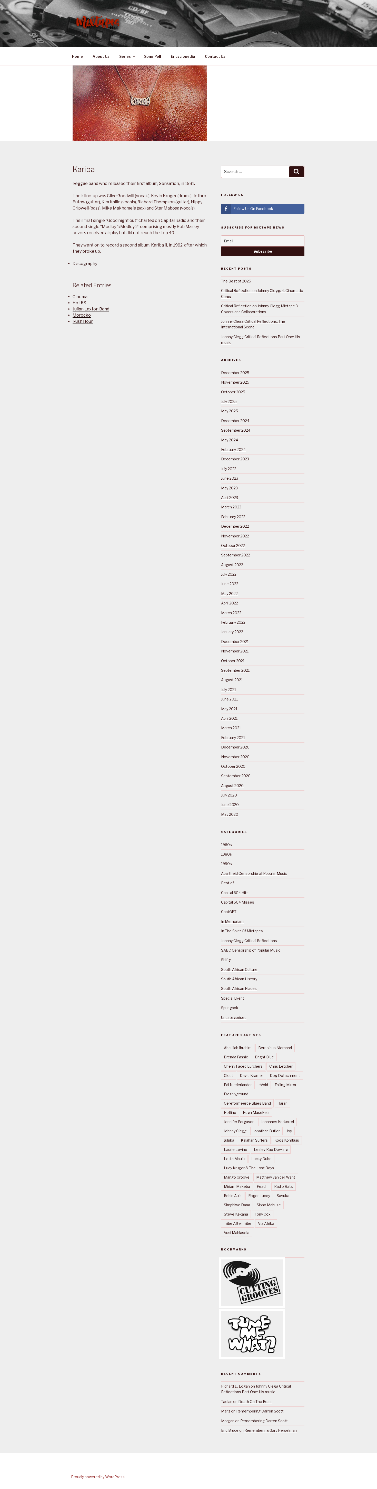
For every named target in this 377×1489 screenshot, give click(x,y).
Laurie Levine (235, 1149)
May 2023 (229, 488)
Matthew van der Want (275, 1177)
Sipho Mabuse (269, 1205)
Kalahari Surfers (254, 1140)
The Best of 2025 (236, 281)
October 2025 (233, 392)
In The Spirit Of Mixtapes (242, 931)
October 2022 (233, 545)
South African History (239, 979)
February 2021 (233, 737)
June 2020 (230, 804)
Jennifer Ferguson (239, 1122)
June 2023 (229, 478)
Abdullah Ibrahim (238, 1048)
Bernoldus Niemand (275, 1048)
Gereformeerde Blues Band (247, 1103)
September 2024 (235, 430)
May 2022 (229, 593)
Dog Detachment (285, 1075)
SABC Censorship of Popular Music (250, 950)
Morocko (82, 315)
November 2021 (235, 651)
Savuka (283, 1195)
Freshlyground (236, 1094)
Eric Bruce (230, 1430)
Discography (85, 263)
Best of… (229, 883)
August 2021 (232, 680)
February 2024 (233, 449)
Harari (282, 1103)
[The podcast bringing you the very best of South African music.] (252, 1356)
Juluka (229, 1140)
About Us (101, 56)
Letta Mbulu (234, 1158)
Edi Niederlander (238, 1085)
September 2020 (236, 776)
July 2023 (228, 469)
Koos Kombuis (286, 1140)
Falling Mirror (285, 1085)
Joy (289, 1131)
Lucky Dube (261, 1158)
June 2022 (229, 584)
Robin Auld (233, 1195)
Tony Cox (263, 1214)
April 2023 (229, 497)
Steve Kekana (236, 1214)
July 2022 (228, 574)
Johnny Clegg (235, 1131)
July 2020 (229, 795)
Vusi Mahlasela (236, 1232)
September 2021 (235, 670)
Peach (262, 1186)
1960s (226, 844)
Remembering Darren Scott (260, 1411)
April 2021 (229, 718)
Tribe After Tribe (237, 1223)
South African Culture (239, 969)
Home (77, 56)
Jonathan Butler (266, 1131)
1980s (226, 854)
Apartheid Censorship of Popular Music (254, 873)
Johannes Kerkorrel (277, 1122)
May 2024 (229, 440)
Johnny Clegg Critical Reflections (249, 940)
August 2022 (232, 565)
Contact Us (215, 56)
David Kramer (251, 1075)
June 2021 (229, 699)
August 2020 (232, 785)
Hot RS (79, 302)
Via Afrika (266, 1223)
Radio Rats (283, 1186)
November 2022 (235, 536)
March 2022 (231, 613)
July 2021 (228, 689)
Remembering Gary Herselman (270, 1430)
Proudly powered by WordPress (98, 1477)
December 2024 (235, 421)
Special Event (232, 998)
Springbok (229, 1008)
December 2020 (235, 747)
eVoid (263, 1085)
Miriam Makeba (237, 1186)
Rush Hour (83, 321)
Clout (228, 1075)
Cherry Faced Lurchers (243, 1066)
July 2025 (229, 401)
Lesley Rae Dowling (271, 1149)
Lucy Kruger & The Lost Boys (249, 1168)
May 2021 (229, 709)
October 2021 (232, 661)
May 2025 (229, 411)
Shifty (226, 959)
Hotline (230, 1112)
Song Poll (152, 56)
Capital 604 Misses (237, 902)
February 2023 (233, 517)
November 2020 (235, 757)
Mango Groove (237, 1177)
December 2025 (235, 373)
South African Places (239, 988)
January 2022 (232, 632)
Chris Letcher (281, 1066)
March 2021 (231, 728)
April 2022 (229, 603)
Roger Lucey (259, 1195)
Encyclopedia (183, 56)
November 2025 (235, 382)
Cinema (80, 296)
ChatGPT (228, 911)
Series (125, 56)
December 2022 (235, 526)
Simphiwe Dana (237, 1205)
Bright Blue (264, 1057)
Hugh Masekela (256, 1112)
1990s (226, 863)
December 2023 (235, 459)
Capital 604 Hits (235, 892)
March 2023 (231, 507)
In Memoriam (232, 921)
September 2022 (235, 555)
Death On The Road (255, 1401)
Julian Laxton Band (91, 309)
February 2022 (233, 622)
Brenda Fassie (236, 1057)
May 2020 (229, 814)
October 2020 (233, 766)
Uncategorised (233, 1017)
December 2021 (235, 641)
